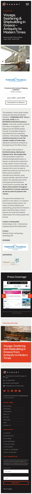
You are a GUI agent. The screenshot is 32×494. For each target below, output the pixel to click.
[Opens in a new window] (16, 80)
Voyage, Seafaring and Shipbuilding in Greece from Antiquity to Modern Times (15, 352)
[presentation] (3, 61)
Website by (7, 489)
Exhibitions (8, 11)
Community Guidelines (8, 397)
